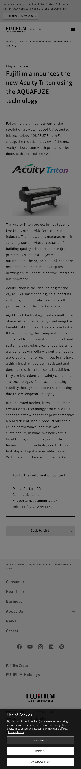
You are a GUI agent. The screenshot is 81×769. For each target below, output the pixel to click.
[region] (40, 739)
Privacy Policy (16, 732)
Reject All (40, 751)
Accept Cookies (40, 762)
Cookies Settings (40, 740)
